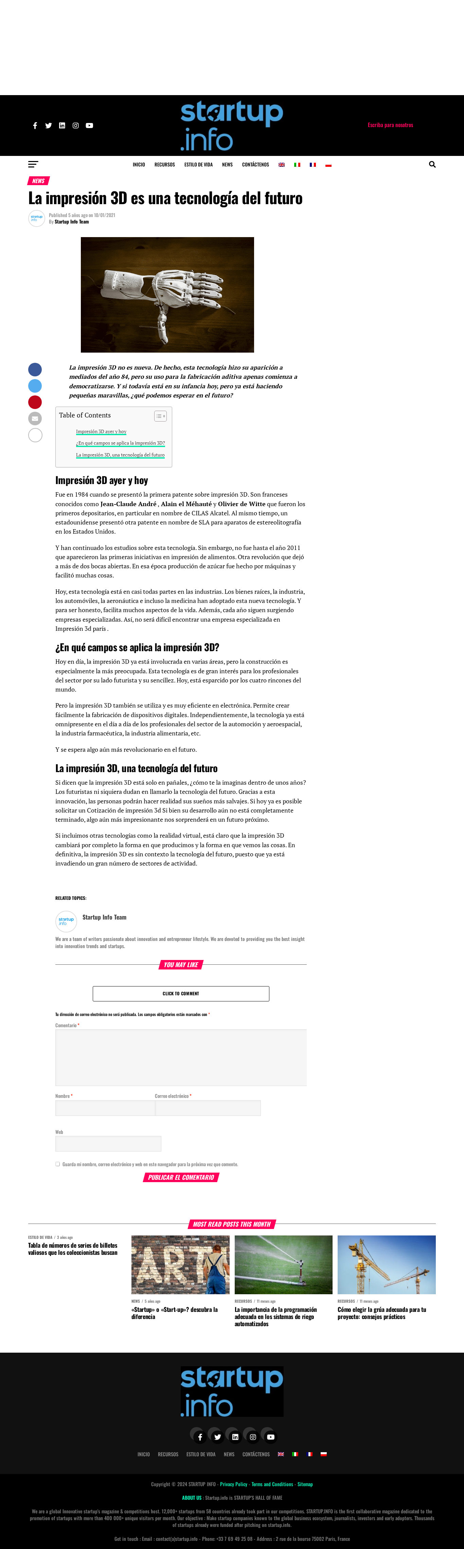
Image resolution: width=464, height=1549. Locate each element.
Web (59, 1131)
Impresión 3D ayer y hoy (101, 431)
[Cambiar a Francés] (313, 165)
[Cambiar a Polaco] (328, 165)
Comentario (67, 1025)
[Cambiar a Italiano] (297, 165)
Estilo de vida (198, 164)
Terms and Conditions (273, 1484)
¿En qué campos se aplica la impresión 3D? (120, 443)
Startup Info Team (72, 221)
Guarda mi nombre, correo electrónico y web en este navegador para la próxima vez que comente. (150, 1164)
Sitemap (305, 1484)
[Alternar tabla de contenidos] (157, 416)
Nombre (64, 1095)
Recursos (165, 164)
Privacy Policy (234, 1484)
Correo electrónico (173, 1095)
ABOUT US (192, 1497)
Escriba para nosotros (390, 125)
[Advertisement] (232, 47)
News (227, 164)
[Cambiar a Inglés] (281, 165)
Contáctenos (255, 164)
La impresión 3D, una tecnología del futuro (120, 454)
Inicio (139, 164)
